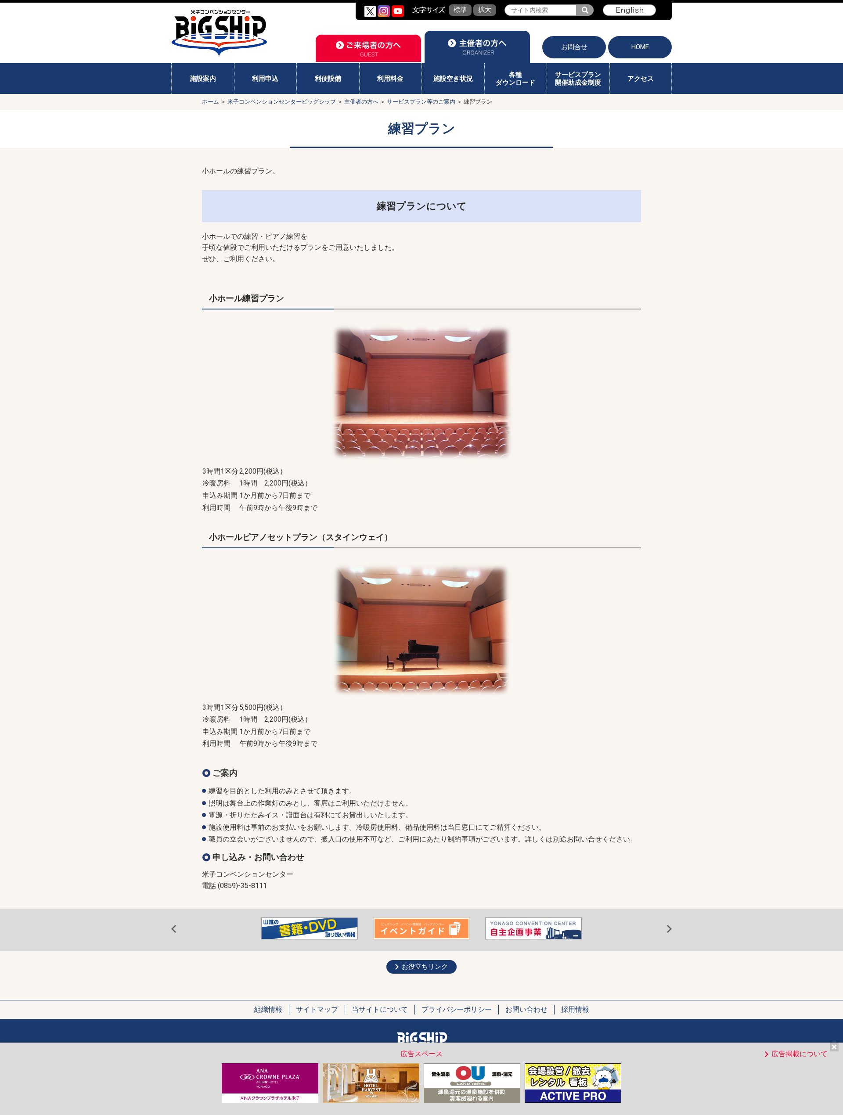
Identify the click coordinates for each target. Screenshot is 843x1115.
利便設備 (328, 79)
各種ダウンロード (515, 78)
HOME (640, 47)
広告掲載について (799, 1054)
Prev (173, 929)
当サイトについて (380, 1009)
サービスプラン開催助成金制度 (578, 78)
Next (669, 929)
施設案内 (203, 79)
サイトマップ (317, 1009)
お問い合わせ (526, 1009)
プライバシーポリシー (457, 1009)
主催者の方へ (361, 101)
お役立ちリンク (425, 967)
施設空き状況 (453, 79)
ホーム (210, 101)
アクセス (640, 79)
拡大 (484, 10)
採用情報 (575, 1009)
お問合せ (574, 47)
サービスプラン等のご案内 (421, 101)
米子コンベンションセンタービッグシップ (281, 101)
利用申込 (265, 79)
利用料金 (390, 79)
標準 (460, 10)
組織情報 (268, 1009)
